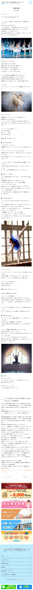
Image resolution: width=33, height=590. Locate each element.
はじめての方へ (5, 560)
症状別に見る (5, 563)
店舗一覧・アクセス (6, 570)
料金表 (3, 567)
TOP (2, 556)
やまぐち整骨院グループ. (21, 579)
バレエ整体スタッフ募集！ (8, 574)
